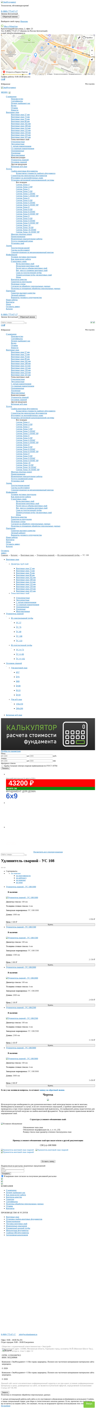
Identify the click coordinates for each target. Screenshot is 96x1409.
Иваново (24, 21)
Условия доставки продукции (23, 257)
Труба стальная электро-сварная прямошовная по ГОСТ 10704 (30, 766)
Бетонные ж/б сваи (19, 166)
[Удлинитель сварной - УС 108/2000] (50, 978)
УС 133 (19, 641)
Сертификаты (17, 101)
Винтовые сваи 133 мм (21, 130)
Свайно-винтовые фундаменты (24, 171)
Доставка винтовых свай (16, 1224)
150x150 (19, 704)
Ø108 (18, 686)
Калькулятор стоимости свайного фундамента (35, 173)
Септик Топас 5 (22, 189)
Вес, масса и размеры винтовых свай (32, 270)
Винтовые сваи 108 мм (21, 126)
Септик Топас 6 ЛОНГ (25, 203)
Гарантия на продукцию (21, 282)
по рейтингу (21, 878)
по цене (19, 882)
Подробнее (5, 1406)
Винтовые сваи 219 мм (21, 135)
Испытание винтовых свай (27, 266)
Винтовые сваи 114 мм (20, 128)
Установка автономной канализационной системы (32, 180)
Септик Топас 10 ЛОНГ (26, 230)
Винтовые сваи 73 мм (20, 117)
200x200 (19, 708)
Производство (17, 99)
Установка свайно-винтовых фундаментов (24, 1219)
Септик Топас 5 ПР (24, 191)
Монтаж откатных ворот (21, 234)
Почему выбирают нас (20, 103)
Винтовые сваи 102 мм (21, 124)
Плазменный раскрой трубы (18, 1228)
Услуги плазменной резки (22, 241)
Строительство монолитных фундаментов (29, 175)
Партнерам (10, 291)
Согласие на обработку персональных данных (30, 286)
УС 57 (18, 623)
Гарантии (10, 1199)
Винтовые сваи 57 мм (20, 115)
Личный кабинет (18, 295)
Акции (9, 245)
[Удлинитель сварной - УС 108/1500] (50, 938)
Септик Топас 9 (22, 216)
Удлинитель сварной (20, 160)
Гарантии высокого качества (23, 293)
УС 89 (18, 632)
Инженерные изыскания (16, 1226)
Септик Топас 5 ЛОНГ (25, 194)
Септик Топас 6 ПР (24, 200)
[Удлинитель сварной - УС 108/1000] (50, 897)
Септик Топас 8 (22, 207)
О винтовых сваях (19, 261)
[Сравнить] (93, 895)
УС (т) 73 (20, 650)
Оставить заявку (13, 306)
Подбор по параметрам (11, 751)
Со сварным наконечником (22, 148)
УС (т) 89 (20, 654)
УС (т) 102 (20, 659)
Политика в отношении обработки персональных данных (35, 288)
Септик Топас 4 (22, 185)
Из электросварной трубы (22, 618)
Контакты (10, 302)
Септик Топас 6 (22, 198)
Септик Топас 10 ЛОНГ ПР (28, 232)
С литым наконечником (21, 146)
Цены (18, 277)
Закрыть (5, 1392)
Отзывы (14, 108)
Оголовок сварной (19, 162)
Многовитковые (18, 155)
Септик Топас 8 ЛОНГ (25, 212)
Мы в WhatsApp (11, 26)
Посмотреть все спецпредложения (48, 852)
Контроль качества (19, 279)
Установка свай (17, 243)
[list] (2, 867)
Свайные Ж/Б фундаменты (17, 1233)
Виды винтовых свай (25, 264)
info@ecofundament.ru (27, 1334)
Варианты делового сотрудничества (26, 297)
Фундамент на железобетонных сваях (27, 178)
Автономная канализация (17, 1235)
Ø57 (18, 672)
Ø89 (18, 681)
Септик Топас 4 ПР (24, 187)
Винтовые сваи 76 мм (20, 119)
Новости (14, 110)
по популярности (23, 876)
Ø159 (18, 695)
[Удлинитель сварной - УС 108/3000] (50, 1059)
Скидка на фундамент (20, 250)
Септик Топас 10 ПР (25, 227)
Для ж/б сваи (16, 699)
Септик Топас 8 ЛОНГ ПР (27, 214)
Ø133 (18, 690)
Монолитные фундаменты (17, 1230)
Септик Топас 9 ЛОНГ (25, 221)
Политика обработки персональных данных (25, 1204)
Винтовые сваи (12, 112)
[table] (5, 867)
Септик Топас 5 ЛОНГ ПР (27, 196)
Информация (11, 255)
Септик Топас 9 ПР (24, 218)
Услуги (9, 169)
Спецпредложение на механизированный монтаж (32, 252)
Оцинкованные (17, 151)
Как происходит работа (21, 259)
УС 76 (18, 627)
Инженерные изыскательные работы (26, 239)
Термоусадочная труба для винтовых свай (34, 275)
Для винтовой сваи (19, 668)
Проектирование (18, 236)
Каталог (9, 309)
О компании (11, 96)
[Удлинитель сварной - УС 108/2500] (50, 1018)
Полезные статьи (18, 284)
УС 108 (19, 636)
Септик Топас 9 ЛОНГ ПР (27, 223)
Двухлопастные (17, 144)
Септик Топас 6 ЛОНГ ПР (27, 205)
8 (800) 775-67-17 (9, 11)
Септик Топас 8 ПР (24, 209)
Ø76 (18, 677)
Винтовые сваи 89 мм (20, 121)
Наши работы (12, 300)
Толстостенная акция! (20, 248)
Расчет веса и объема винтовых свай (31, 268)
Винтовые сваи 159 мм (21, 133)
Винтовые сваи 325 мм (21, 137)
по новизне (21, 880)
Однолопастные (18, 142)
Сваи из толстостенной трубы (29, 273)
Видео (13, 105)
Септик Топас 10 (23, 225)
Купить (50, 925)
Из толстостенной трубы (21, 645)
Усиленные (15, 153)
